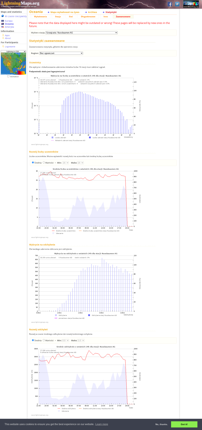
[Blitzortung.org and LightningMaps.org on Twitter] (177, 4)
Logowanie (10, 46)
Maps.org (20, 3)
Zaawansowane (123, 16)
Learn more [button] (101, 424)
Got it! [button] (184, 424)
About (8, 38)
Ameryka (9, 26)
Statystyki (111, 12)
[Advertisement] (12, 97)
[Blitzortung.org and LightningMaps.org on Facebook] (169, 4)
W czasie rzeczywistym (17, 16)
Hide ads (191, 109)
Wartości (49, 162)
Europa (8, 20)
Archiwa (92, 12)
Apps (7, 35)
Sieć (71, 16)
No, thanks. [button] (161, 424)
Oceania (9, 23)
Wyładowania (40, 16)
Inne (106, 16)
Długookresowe (88, 16)
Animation (15, 76)
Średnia (38, 162)
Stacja (58, 16)
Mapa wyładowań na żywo (64, 12)
